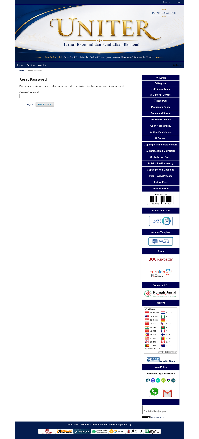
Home (21, 70)
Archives (31, 65)
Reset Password (45, 104)
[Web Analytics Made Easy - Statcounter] (146, 417)
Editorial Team (162, 89)
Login (179, 2)
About (41, 65)
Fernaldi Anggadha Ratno (161, 373)
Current (19, 65)
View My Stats (157, 417)
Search (178, 65)
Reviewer (162, 101)
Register (166, 2)
